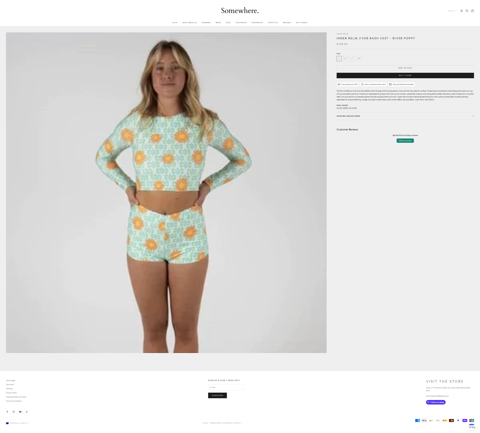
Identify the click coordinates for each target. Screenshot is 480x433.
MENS (218, 23)
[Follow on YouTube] (20, 411)
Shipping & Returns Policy (16, 397)
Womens (206, 23)
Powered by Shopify (232, 423)
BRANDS (287, 23)
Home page (10, 380)
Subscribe (217, 395)
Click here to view (347, 108)
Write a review (405, 140)
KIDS (228, 23)
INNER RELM (342, 34)
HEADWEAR (257, 23)
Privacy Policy (11, 393)
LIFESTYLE (273, 23)
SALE (175, 23)
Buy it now (405, 75)
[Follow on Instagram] (13, 411)
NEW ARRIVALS (189, 23)
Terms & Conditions (14, 401)
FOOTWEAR (241, 23)
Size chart (10, 384)
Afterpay (9, 389)
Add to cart (405, 68)
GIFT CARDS (302, 23)
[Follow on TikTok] (27, 411)
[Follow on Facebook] (7, 411)
